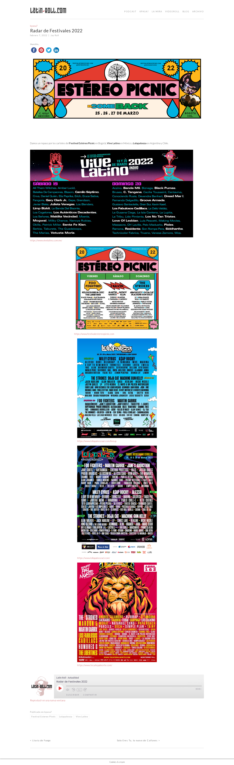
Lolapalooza (65, 716)
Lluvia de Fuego (40, 740)
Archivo (198, 11)
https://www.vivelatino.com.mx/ (46, 240)
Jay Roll (54, 35)
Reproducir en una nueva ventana (47, 700)
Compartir (90, 694)
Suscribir (72, 694)
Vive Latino (82, 716)
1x (79, 690)
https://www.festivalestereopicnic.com (94, 333)
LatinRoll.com (48, 10)
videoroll (172, 11)
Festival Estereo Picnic (43, 716)
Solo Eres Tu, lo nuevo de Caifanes (138, 740)
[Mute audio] (68, 689)
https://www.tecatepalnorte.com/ (94, 665)
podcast (130, 11)
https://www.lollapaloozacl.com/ (93, 558)
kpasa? (144, 11)
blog (186, 11)
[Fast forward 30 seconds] (86, 689)
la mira (157, 11)
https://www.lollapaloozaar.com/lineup (96, 441)
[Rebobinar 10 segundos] (73, 689)
